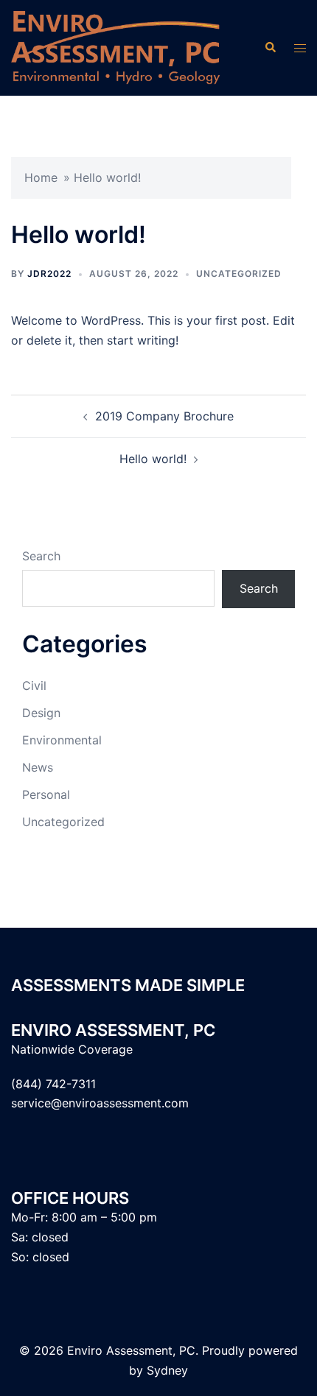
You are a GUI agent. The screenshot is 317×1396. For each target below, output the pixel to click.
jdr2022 (49, 273)
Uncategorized (239, 273)
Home (41, 177)
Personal (46, 794)
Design (41, 712)
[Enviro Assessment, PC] (115, 46)
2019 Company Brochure (164, 416)
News (37, 767)
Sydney (167, 1370)
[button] (270, 48)
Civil (34, 685)
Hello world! (153, 458)
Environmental (62, 740)
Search (41, 556)
